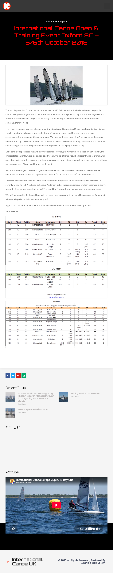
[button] (107, 6)
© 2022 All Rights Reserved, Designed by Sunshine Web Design (81, 561)
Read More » (22, 404)
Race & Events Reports (56, 21)
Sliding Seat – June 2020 (85, 393)
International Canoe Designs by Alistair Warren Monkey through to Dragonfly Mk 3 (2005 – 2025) (36, 397)
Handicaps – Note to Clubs (33, 409)
